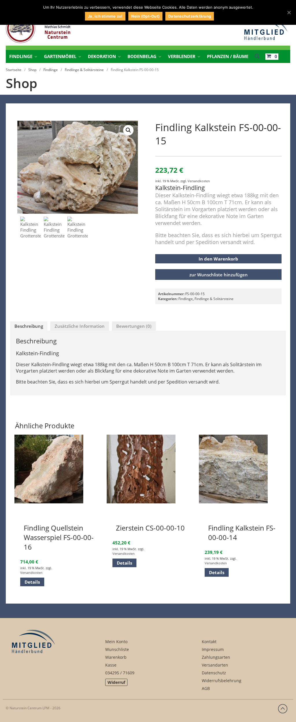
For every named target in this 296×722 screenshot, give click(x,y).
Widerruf (116, 682)
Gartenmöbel (60, 56)
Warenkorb (116, 657)
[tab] (28, 326)
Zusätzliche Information (80, 326)
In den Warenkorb (218, 259)
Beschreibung (28, 326)
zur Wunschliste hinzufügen (218, 275)
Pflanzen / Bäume (227, 56)
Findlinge (20, 56)
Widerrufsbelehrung (221, 680)
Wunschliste (117, 649)
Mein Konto (116, 641)
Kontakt (209, 641)
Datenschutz (214, 673)
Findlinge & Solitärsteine (84, 69)
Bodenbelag (141, 56)
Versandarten (215, 665)
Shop (32, 69)
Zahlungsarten (216, 657)
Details (32, 582)
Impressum (213, 649)
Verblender (181, 56)
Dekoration (102, 56)
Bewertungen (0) (133, 326)
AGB (206, 688)
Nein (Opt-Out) (145, 16)
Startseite (13, 69)
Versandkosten (199, 181)
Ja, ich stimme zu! (105, 16)
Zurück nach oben (282, 708)
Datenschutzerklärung (189, 16)
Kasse (110, 665)
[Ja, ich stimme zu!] (289, 12)
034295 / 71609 (119, 673)
